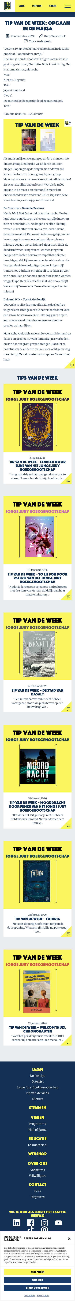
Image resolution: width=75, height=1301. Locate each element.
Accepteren (37, 1272)
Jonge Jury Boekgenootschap (37, 1087)
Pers (37, 1191)
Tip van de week (37, 1093)
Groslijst (37, 1081)
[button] (69, 1238)
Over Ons (37, 1163)
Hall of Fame (37, 1130)
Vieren (52, 6)
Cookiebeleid (29, 1295)
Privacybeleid (43, 1295)
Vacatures (37, 1170)
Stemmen (37, 6)
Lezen (22, 6)
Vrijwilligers (37, 1176)
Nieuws (37, 1099)
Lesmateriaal (37, 1145)
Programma (37, 1124)
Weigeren (37, 1280)
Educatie (37, 1138)
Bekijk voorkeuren (37, 1288)
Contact (37, 1184)
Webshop (37, 1154)
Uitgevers (38, 1197)
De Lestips (37, 1076)
